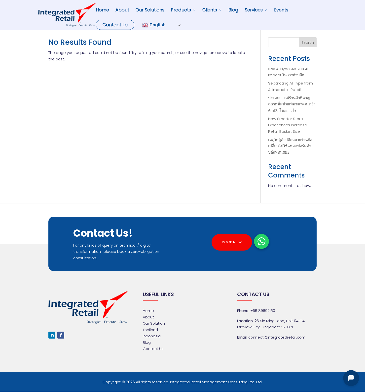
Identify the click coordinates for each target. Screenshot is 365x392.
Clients (209, 10)
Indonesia (152, 336)
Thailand (150, 329)
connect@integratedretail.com (276, 337)
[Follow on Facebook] (60, 335)
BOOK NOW (232, 242)
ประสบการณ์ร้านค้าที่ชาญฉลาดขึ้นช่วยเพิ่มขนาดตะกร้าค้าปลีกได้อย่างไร (291, 104)
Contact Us (115, 25)
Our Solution (154, 323)
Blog (233, 10)
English (157, 24)
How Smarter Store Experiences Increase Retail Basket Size (287, 125)
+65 (262, 310)
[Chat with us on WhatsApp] (261, 241)
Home (102, 10)
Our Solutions (150, 10)
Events (281, 10)
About (122, 10)
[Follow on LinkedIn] (51, 335)
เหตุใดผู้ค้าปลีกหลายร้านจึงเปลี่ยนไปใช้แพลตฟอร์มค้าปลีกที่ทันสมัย (290, 146)
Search (307, 42)
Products (181, 10)
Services (254, 10)
